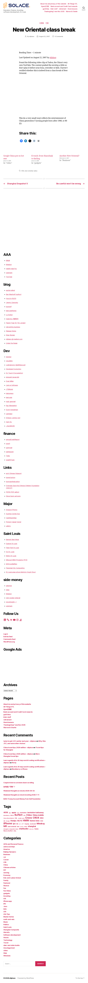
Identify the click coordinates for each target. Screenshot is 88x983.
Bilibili (8, 260)
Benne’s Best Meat (12, 539)
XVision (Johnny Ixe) (13, 418)
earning (6, 873)
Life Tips (6, 914)
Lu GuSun (9, 315)
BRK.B (12, 815)
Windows (6, 956)
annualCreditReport (13, 439)
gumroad (9, 448)
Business (6, 854)
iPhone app (7, 901)
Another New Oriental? (69, 156)
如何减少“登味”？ (9, 787)
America (6, 849)
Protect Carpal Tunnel (13, 522)
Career (6, 860)
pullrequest (10, 452)
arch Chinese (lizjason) (14, 473)
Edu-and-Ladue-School (12, 878)
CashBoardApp (11, 518)
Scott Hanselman (12, 410)
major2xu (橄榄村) (12, 319)
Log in (5, 634)
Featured (6, 883)
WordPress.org (9, 642)
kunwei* (9, 307)
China (41, 23)
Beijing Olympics (9, 852)
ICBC (41, 821)
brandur (8, 357)
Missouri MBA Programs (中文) (16, 560)
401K (5, 812)
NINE (18, 826)
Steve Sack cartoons (13, 496)
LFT (23, 824)
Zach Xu (9, 422)
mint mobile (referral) (13, 598)
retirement (62, 9)
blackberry (6, 815)
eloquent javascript (12, 377)
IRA (17, 824)
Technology (7, 940)
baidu (18, 812)
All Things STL (72, 4)
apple (14, 812)
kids (5, 909)
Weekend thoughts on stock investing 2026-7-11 (21, 795)
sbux (25, 826)
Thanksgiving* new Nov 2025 (54, 11)
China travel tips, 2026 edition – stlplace (18, 747)
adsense (9, 586)
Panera (21, 826)
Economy (6, 875)
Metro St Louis (11, 556)
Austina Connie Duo (13, 514)
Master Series (8, 917)
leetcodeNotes (11, 311)
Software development (12, 935)
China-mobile (38, 815)
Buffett (18, 815)
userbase (9, 414)
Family (5, 880)
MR (5, 826)
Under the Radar (11, 343)
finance (6, 886)
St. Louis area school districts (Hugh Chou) (21, 572)
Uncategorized (9, 948)
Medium (9, 264)
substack (9, 273)
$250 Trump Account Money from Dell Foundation (21, 799)
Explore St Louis (11, 544)
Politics (6, 924)
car (4, 857)
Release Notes (11, 331)
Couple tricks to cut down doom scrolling (18, 783)
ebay (7, 590)
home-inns (34, 821)
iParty (14, 763)
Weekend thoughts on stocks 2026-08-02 (19, 791)
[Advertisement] (24, 666)
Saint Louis (7, 927)
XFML (14, 831)
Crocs (28, 817)
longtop (27, 824)
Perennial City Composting (15, 568)
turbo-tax (31, 829)
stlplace (31, 36)
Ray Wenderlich (11, 406)
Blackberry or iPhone (19, 769)
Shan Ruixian (10, 335)
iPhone (7, 823)
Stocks (6, 937)
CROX (36, 817)
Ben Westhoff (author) (13, 294)
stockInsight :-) (11, 602)
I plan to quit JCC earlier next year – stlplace (19, 741)
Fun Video (7, 891)
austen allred (10, 290)
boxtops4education (13, 482)
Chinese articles (9, 867)
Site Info (6, 932)
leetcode (9, 397)
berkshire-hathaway (35, 812)
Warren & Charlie (71, 11)
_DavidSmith (10, 426)
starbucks (23, 829)
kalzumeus (9, 393)
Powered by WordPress (25, 978)
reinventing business (13, 327)
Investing (6, 896)
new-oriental (29, 171)
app (10, 812)
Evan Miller (10, 381)
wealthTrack (10, 460)
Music (5, 922)
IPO (4, 904)
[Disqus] (44, 217)
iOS (4, 898)
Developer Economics (13, 369)
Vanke (36, 829)
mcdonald (33, 824)
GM (4, 821)
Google (8, 821)
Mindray (41, 823)
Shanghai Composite (11, 930)
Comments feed (9, 639)
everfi (8, 444)
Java (5, 906)
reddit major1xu (11, 269)
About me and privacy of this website (53, 4)
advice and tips (9, 847)
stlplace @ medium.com (14, 339)
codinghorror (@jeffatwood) (15, 365)
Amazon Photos (11, 510)
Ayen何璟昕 (45, 6)
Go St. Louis (10, 552)
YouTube (9, 277)
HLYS (19, 821)
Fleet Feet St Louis (12, 548)
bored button (10, 477)
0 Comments (59, 36)
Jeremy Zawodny (12, 302)
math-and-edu (8, 919)
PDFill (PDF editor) (12, 492)
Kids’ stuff (54, 9)
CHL (16, 818)
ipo (14, 823)
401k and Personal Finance (13, 844)
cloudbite (9, 361)
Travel (5, 943)
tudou (35, 171)
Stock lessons (72, 9)
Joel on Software (12, 385)
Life (4, 911)
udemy (8, 526)
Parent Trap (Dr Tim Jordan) (16, 323)
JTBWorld (9, 389)
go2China (46, 9)
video (5, 950)
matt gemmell (10, 401)
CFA (24, 815)
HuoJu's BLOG (11, 298)
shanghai (32, 826)
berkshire (23, 812)
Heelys (13, 821)
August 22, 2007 (44, 36)
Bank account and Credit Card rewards (64, 6)
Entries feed (7, 636)
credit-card (21, 818)
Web (5, 953)
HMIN (26, 820)
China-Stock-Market (8, 818)
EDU (22, 171)
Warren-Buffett (8, 831)
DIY (4, 870)
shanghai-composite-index (10, 829)
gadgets (6, 893)
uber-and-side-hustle (11, 945)
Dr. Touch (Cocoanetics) (14, 373)
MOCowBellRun (11, 564)
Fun (47, 23)
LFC (20, 824)
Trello (8, 456)
